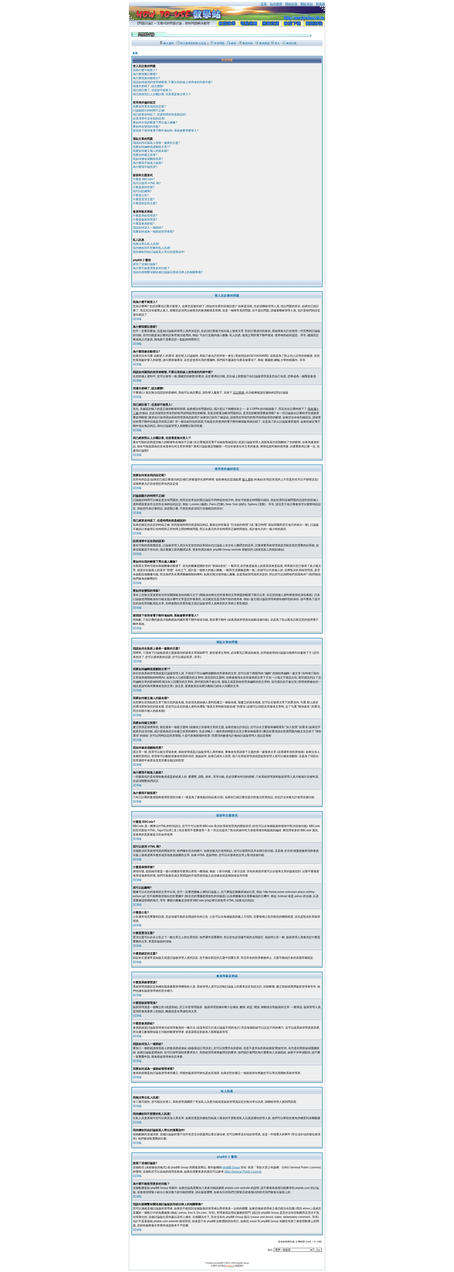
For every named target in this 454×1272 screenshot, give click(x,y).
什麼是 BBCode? (144, 179)
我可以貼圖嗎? (142, 191)
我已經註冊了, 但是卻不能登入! (152, 90)
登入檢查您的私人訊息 (193, 43)
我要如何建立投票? (145, 155)
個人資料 (168, 43)
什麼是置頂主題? (143, 199)
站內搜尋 (276, 4)
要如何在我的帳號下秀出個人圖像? (155, 122)
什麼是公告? (141, 195)
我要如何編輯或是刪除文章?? (151, 146)
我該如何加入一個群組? (148, 227)
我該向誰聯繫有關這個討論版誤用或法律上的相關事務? (168, 272)
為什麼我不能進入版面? (148, 163)
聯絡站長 (291, 4)
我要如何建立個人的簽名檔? (151, 151)
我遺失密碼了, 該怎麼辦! (148, 86)
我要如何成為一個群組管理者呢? (153, 231)
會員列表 (247, 43)
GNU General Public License (243, 1171)
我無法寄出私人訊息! (146, 244)
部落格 (320, 4)
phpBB (220, 1263)
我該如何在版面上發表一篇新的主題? (156, 142)
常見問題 (219, 43)
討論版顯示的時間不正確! (149, 110)
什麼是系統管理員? (145, 215)
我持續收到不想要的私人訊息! (151, 248)
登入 (277, 43)
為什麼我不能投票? (145, 167)
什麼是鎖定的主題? (145, 203)
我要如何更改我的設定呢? (149, 106)
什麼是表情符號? (143, 187)
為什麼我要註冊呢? (145, 74)
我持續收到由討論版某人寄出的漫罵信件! (159, 252)
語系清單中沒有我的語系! (149, 118)
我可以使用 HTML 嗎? (147, 183)
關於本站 (307, 4)
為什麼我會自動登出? (146, 78)
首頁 (264, 4)
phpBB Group (231, 1167)
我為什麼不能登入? (145, 70)
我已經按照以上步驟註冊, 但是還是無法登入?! (162, 94)
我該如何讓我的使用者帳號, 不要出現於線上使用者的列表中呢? (173, 82)
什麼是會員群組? (143, 223)
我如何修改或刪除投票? (148, 159)
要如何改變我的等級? (146, 126)
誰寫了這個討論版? (145, 264)
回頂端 (137, 319)
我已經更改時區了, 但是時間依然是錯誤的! (159, 114)
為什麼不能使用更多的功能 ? (151, 268)
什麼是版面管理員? (145, 219)
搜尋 (233, 43)
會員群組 (264, 43)
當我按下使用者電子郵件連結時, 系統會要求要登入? (165, 130)
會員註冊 (291, 43)
